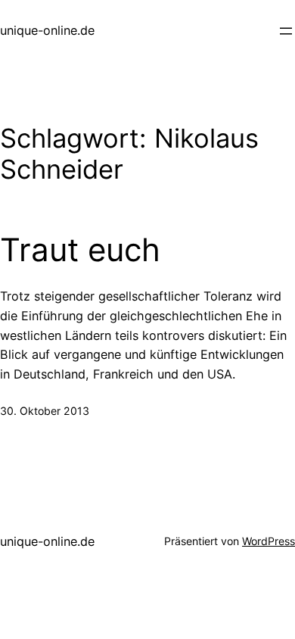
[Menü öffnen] (286, 31)
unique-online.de (47, 30)
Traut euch (80, 250)
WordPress (268, 541)
